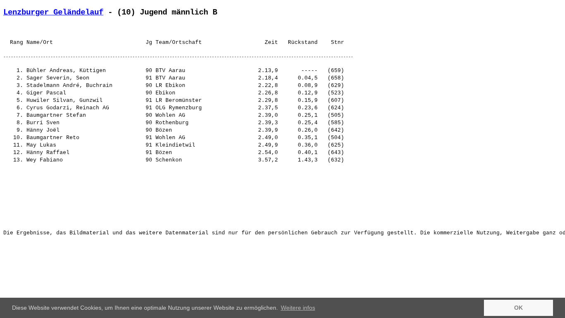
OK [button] (518, 307)
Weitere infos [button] (298, 307)
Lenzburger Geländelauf (53, 12)
